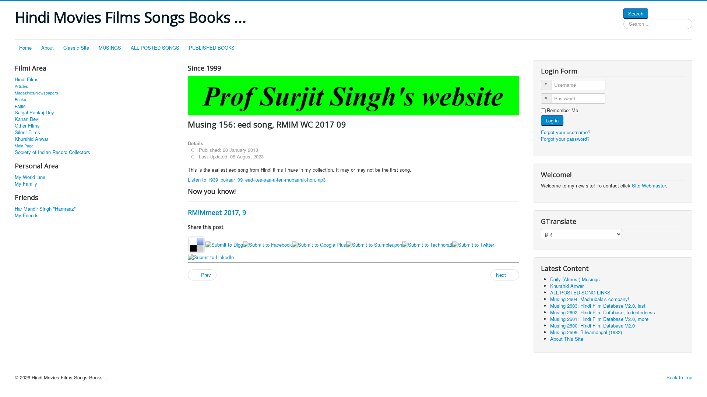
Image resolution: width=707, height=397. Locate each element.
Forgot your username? (565, 132)
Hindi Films (27, 79)
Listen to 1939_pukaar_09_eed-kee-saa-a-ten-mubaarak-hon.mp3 (257, 179)
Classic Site (76, 47)
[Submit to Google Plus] (319, 243)
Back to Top (679, 377)
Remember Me (562, 110)
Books (20, 99)
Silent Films (27, 132)
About (47, 47)
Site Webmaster (649, 185)
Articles (21, 86)
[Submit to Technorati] (427, 243)
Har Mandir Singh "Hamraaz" (45, 208)
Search (635, 13)
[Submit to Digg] (224, 243)
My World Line (30, 177)
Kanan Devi (27, 119)
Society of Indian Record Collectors (52, 152)
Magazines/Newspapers (36, 93)
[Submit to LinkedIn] (211, 256)
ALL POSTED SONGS (155, 47)
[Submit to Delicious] (196, 243)
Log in (552, 120)
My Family (26, 183)
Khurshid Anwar (31, 139)
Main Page (24, 146)
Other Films (27, 125)
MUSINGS (110, 47)
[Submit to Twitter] (473, 243)
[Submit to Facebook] (267, 243)
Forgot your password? (565, 138)
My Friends (27, 215)
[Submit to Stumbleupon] (374, 243)
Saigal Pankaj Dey (34, 112)
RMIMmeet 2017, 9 (217, 212)
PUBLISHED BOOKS (212, 47)
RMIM (20, 106)
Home (25, 47)
